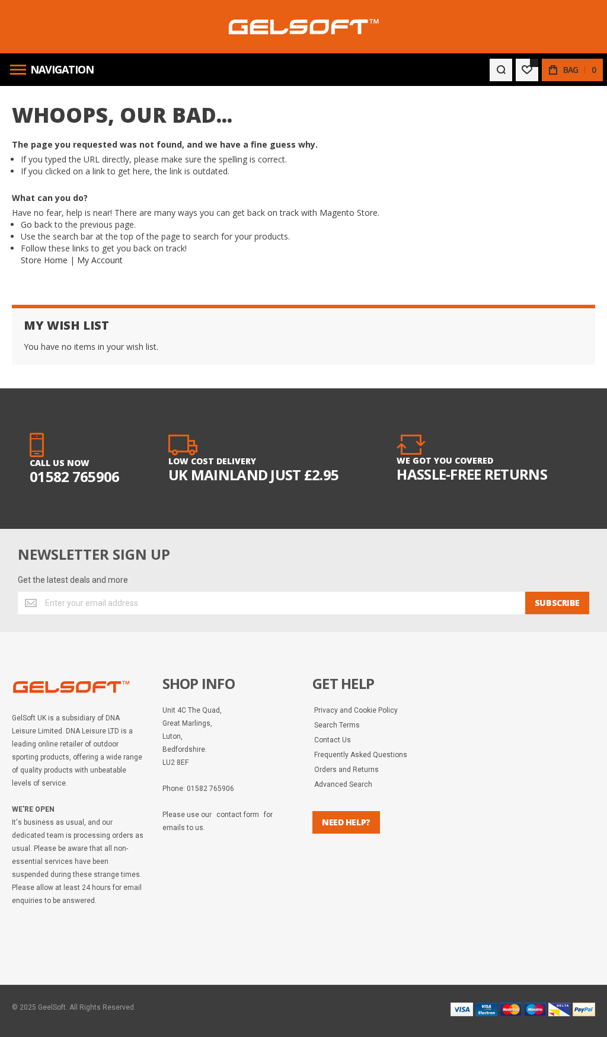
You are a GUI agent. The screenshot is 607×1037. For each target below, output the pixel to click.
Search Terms (337, 725)
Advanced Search (343, 784)
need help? (346, 822)
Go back (36, 224)
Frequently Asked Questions (360, 755)
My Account (100, 260)
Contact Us (332, 740)
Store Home (44, 260)
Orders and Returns (346, 769)
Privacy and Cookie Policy (356, 710)
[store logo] (304, 26)
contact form (237, 815)
